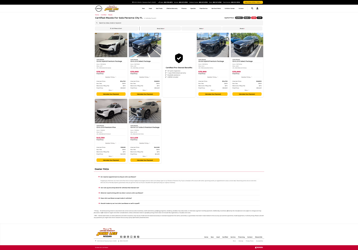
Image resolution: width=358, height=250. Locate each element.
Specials (193, 8)
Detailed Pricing (109, 77)
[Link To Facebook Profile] (121, 237)
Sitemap (241, 241)
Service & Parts (216, 8)
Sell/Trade (159, 8)
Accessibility (259, 241)
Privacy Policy (249, 241)
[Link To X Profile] (124, 237)
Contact (241, 8)
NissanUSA (258, 237)
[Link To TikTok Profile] (138, 237)
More (110, 90)
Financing (241, 237)
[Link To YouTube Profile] (131, 237)
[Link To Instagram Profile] (135, 237)
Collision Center (230, 8)
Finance (184, 8)
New (143, 8)
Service (233, 237)
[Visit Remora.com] (259, 248)
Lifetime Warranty (172, 8)
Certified (225, 237)
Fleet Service (203, 8)
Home (206, 237)
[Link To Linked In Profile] (128, 237)
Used (150, 8)
